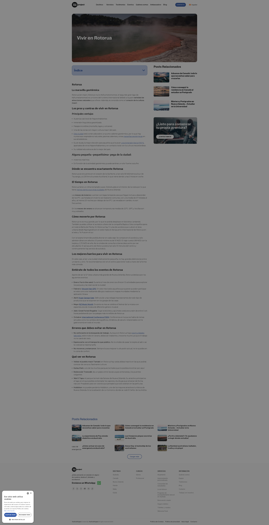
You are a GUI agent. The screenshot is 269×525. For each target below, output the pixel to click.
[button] (18, 519)
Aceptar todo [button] (10, 515)
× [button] (31, 493)
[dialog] (18, 507)
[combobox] (28, 493)
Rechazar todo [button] (24, 515)
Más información (9, 511)
